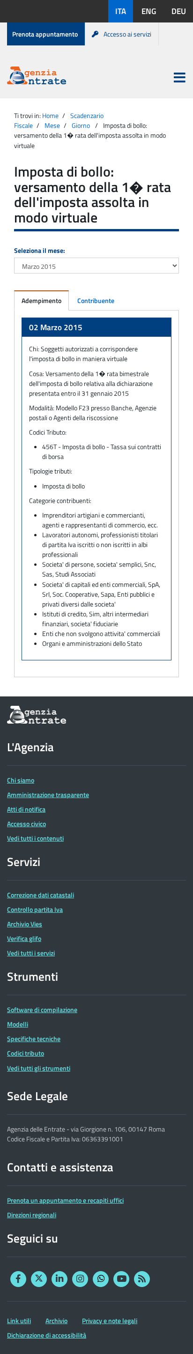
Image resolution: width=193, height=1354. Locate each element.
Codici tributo (25, 1053)
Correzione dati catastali (40, 895)
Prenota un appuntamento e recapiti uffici (65, 1200)
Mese (52, 125)
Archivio (56, 1320)
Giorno (81, 125)
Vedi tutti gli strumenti (38, 1068)
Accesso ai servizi (127, 34)
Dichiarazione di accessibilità (46, 1335)
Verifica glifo (24, 938)
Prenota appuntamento (45, 34)
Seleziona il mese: (39, 250)
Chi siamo (20, 780)
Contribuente (95, 300)
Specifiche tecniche (33, 1038)
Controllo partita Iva (35, 909)
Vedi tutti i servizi (31, 953)
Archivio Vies (24, 924)
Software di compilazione (42, 1009)
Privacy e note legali (109, 1320)
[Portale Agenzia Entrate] (36, 77)
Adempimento (41, 300)
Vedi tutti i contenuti (35, 838)
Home (50, 115)
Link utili (19, 1320)
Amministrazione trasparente (48, 794)
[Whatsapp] (101, 1279)
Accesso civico (26, 824)
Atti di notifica (26, 809)
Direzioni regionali (31, 1215)
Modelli (17, 1024)
